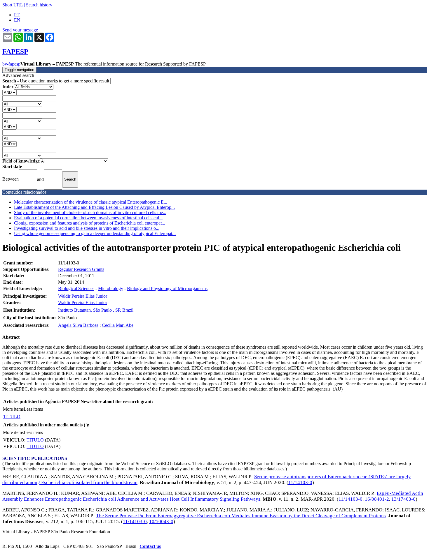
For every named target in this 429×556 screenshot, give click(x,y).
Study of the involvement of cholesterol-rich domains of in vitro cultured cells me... (90, 212)
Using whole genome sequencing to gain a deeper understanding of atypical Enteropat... (95, 233)
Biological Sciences (76, 288)
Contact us (150, 546)
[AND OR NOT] (9, 92)
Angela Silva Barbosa (78, 325)
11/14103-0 (300, 482)
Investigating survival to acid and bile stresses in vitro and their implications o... (86, 228)
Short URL (12, 4)
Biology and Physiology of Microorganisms (167, 288)
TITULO (11, 416)
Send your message (20, 29)
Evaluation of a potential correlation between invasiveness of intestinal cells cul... (88, 217)
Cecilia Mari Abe (117, 325)
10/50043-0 (161, 521)
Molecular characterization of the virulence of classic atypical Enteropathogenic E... (90, 202)
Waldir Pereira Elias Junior (82, 296)
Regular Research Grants (81, 269)
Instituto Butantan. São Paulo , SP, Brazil (95, 310)
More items (13, 409)
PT (17, 14)
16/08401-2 (377, 499)
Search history (39, 4)
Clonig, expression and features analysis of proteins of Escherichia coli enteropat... (89, 222)
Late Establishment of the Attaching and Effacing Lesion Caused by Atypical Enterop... (94, 207)
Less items (33, 409)
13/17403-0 (403, 499)
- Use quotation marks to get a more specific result (56, 80)
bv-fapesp (11, 63)
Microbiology (110, 288)
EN (17, 19)
